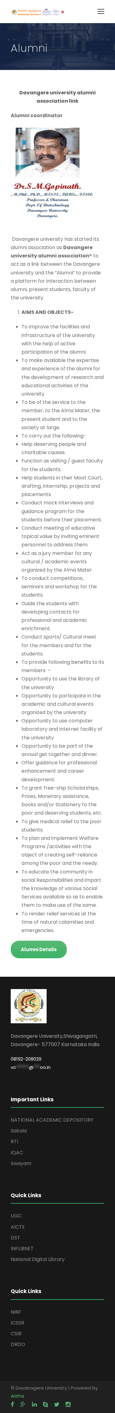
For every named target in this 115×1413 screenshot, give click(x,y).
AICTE (18, 1226)
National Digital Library (38, 1259)
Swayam (21, 1163)
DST (15, 1237)
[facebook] (12, 1404)
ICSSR (17, 1322)
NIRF (16, 1312)
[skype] (45, 1404)
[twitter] (56, 1404)
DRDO (18, 1344)
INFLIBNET (22, 1248)
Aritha (17, 1396)
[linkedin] (34, 1404)
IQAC (17, 1152)
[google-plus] (23, 1404)
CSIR (16, 1333)
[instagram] (68, 1404)
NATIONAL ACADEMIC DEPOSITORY (52, 1119)
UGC (16, 1215)
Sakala (19, 1130)
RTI (14, 1141)
